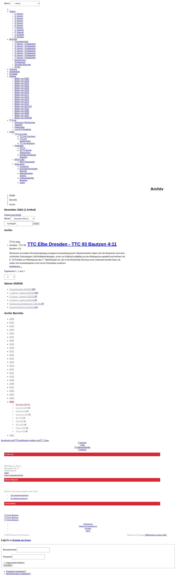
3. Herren (19, 18)
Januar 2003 (20, 431)
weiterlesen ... (15, 266)
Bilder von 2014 (22, 102)
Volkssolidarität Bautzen (27, 179)
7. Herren (19, 28)
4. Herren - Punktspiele (25, 51)
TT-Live (12, 120)
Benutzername (9, 550)
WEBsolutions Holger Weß (156, 535)
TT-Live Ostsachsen (25, 140)
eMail (6, 473)
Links (11, 132)
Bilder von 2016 (22, 97)
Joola (22, 183)
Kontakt (88, 529)
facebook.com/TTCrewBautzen (15, 440)
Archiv (17, 67)
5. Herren (19, 23)
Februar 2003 (21, 428)
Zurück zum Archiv (12, 215)
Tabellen (18, 125)
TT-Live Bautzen (27, 143)
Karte (88, 531)
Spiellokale (14, 72)
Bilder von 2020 (22, 88)
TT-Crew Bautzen (11, 515)
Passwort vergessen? (16, 571)
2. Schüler (19, 37)
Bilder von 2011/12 (23, 106)
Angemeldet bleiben (15, 563)
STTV (22, 148)
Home (12, 195)
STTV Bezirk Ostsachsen (25, 151)
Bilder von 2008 (22, 113)
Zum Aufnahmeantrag (19, 495)
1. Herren (19, 14)
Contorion (24, 166)
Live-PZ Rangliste (23, 129)
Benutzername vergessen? (18, 574)
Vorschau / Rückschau (25, 122)
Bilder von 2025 (22, 81)
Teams (12, 11)
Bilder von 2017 (22, 95)
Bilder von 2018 (22, 92)
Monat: (7, 218)
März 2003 (20, 425)
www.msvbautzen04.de (13, 475)
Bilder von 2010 (22, 109)
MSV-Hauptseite (27, 162)
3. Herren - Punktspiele (25, 48)
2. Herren (19, 16)
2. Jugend (19, 32)
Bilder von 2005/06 (23, 118)
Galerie (12, 76)
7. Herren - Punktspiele (25, 58)
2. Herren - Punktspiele (25, 46)
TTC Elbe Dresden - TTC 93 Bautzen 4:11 (72, 244)
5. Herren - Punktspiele (25, 53)
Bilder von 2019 (22, 90)
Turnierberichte (21, 41)
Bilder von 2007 (22, 116)
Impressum (88, 524)
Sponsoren (20, 164)
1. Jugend (19, 30)
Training (13, 69)
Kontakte (13, 74)
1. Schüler (19, 35)
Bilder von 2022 (22, 85)
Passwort (7, 557)
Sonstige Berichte (23, 65)
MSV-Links (19, 159)
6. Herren (19, 25)
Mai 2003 (19, 418)
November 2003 (22, 408)
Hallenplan (20, 127)
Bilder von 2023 (22, 83)
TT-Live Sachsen (27, 136)
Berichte (13, 39)
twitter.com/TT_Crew (39, 440)
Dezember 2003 (22, 405)
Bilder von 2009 (22, 111)
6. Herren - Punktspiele (25, 55)
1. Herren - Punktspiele (25, 44)
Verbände (19, 146)
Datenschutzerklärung (88, 526)
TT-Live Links (21, 134)
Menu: (7, 3)
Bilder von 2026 (22, 78)
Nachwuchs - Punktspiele (21, 61)
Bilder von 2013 (22, 104)
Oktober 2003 (21, 411)
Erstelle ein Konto (21, 540)
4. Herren (19, 21)
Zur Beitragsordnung (19, 498)
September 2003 (22, 415)
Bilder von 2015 (22, 99)
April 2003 (19, 421)
